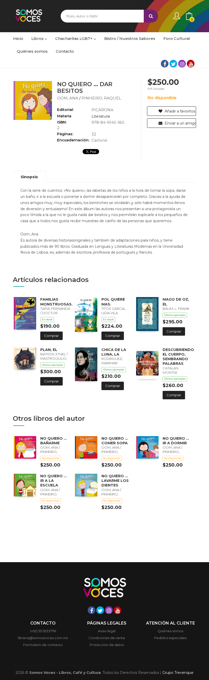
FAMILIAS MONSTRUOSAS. (56, 301)
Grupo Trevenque (177, 672)
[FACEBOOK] (164, 63)
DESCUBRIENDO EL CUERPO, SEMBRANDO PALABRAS (178, 356)
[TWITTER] (173, 63)
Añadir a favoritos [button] (179, 111)
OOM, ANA (68, 98)
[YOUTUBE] (190, 63)
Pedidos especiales (170, 638)
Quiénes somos (170, 631)
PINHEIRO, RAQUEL (101, 98)
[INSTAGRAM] (182, 63)
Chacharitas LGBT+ (74, 38)
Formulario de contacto (43, 645)
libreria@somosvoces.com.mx (43, 638)
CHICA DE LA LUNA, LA (113, 352)
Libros (38, 38)
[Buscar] (151, 16)
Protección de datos (107, 645)
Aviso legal (106, 631)
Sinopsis (29, 176)
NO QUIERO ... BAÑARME (53, 440)
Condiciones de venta (106, 638)
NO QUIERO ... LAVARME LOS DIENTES (115, 481)
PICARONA (102, 109)
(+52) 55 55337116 (43, 631)
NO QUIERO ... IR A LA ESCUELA (53, 481)
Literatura (101, 116)
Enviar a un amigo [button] (180, 123)
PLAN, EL (48, 349)
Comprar (51, 336)
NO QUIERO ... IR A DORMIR (176, 440)
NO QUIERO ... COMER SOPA (114, 440)
